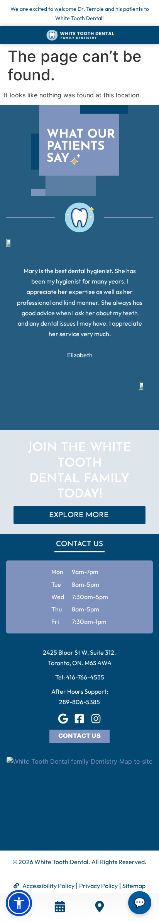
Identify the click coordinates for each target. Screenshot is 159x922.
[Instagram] (96, 718)
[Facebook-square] (79, 718)
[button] (19, 903)
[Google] (63, 718)
